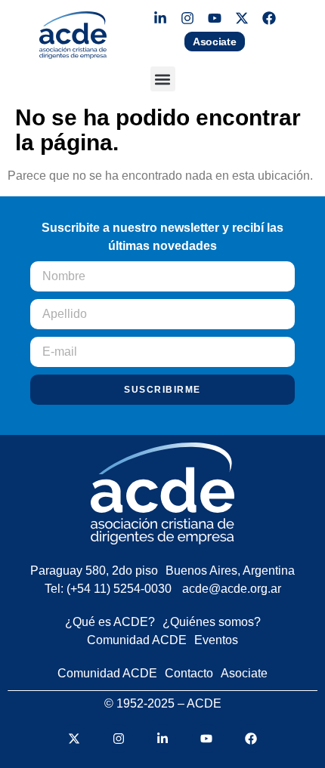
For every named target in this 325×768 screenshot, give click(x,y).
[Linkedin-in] (160, 18)
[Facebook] (269, 18)
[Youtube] (214, 18)
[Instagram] (187, 18)
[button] (162, 78)
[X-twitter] (241, 18)
